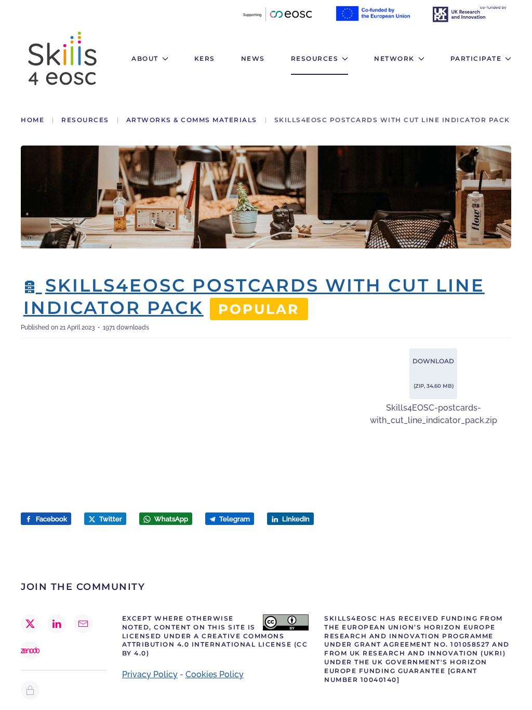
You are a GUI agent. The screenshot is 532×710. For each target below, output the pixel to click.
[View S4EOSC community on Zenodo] (30, 650)
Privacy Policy (150, 674)
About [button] (144, 58)
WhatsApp (170, 519)
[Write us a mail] (83, 623)
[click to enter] (30, 690)
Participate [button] (476, 58)
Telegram (234, 519)
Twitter (110, 519)
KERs (204, 58)
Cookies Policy (214, 674)
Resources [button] (315, 58)
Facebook (50, 519)
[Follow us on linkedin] (56, 623)
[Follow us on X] (30, 623)
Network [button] (394, 58)
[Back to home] (62, 58)
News (253, 58)
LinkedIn (295, 519)
